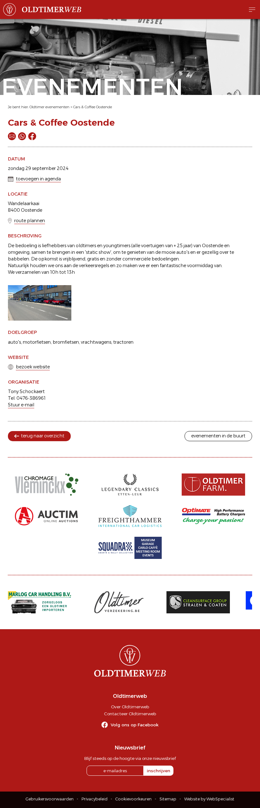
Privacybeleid (94, 799)
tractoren (123, 342)
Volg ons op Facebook (135, 724)
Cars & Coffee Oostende (92, 107)
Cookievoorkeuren (133, 799)
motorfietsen (37, 342)
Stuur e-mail (21, 405)
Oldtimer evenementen (49, 107)
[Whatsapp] (22, 136)
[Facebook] (32, 136)
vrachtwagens (96, 342)
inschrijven (158, 770)
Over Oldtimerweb (130, 706)
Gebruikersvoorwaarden (50, 799)
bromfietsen (66, 342)
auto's (14, 342)
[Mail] (12, 136)
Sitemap (167, 799)
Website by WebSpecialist (209, 799)
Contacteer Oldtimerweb (130, 713)
